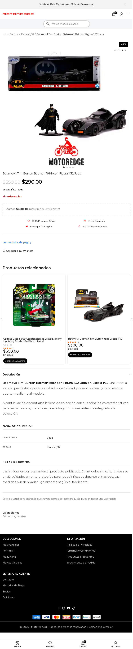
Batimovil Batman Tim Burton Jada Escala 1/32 (95, 338)
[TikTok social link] (73, 608)
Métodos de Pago (14, 585)
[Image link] (66, 616)
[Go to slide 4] (73, 167)
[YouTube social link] (68, 608)
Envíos (7, 591)
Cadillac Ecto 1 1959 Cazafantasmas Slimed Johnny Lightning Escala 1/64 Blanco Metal (32, 340)
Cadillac (7, 344)
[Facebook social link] (59, 608)
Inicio (6, 34)
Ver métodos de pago (16, 242)
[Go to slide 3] (70, 167)
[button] (15, 360)
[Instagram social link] (63, 608)
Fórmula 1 (8, 550)
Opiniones (9, 597)
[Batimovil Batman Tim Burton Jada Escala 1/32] (99, 305)
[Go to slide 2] (67, 167)
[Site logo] (18, 13)
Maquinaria (9, 556)
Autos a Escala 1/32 (22, 34)
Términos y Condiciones (80, 550)
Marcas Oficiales (12, 562)
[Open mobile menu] (128, 14)
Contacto (8, 579)
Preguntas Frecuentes (80, 556)
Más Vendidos (11, 544)
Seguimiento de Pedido (80, 562)
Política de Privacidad (79, 544)
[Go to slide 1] (64, 167)
